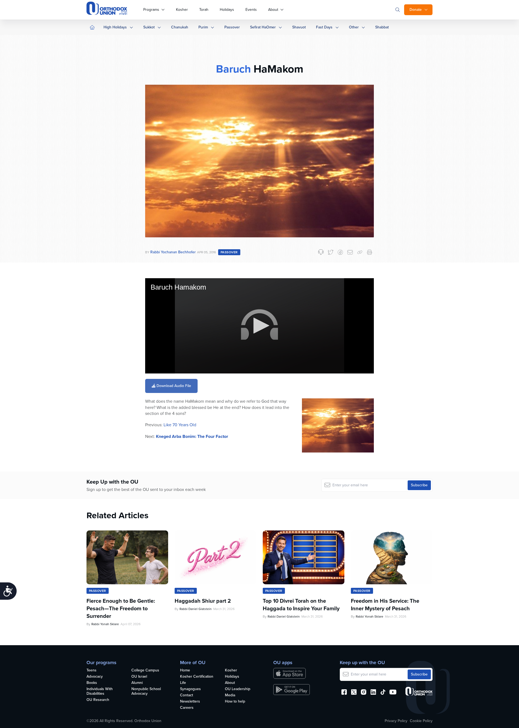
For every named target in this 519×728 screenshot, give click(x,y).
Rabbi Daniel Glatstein (195, 608)
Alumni (137, 683)
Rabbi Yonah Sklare (105, 624)
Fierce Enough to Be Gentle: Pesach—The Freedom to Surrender (120, 608)
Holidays (227, 9)
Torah (203, 9)
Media (230, 695)
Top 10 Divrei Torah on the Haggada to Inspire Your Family (301, 604)
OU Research (97, 700)
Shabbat (382, 27)
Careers (187, 707)
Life (183, 683)
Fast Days (324, 27)
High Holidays (115, 27)
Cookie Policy (421, 721)
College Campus (145, 670)
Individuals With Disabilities (99, 691)
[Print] (369, 252)
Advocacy (94, 676)
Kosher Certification (196, 676)
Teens (91, 670)
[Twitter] (330, 252)
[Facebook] (340, 252)
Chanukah (179, 27)
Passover (232, 27)
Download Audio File (173, 386)
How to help (235, 701)
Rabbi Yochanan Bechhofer (173, 252)
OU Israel (139, 676)
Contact (186, 695)
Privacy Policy (396, 721)
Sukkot (149, 27)
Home (185, 670)
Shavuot (299, 27)
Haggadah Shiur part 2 (203, 601)
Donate (416, 9)
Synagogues (190, 689)
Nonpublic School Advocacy (146, 691)
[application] (259, 326)
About (273, 9)
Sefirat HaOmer (263, 27)
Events (251, 9)
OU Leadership (237, 689)
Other (354, 27)
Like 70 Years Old (180, 425)
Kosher (182, 9)
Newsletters (190, 701)
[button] (259, 325)
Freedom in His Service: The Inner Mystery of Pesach (385, 604)
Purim (203, 27)
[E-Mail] (350, 252)
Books (91, 683)
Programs (151, 9)
